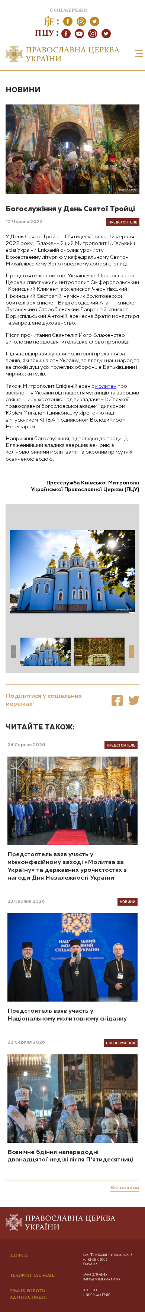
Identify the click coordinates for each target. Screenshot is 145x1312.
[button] (131, 651)
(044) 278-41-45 (95, 1274)
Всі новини (124, 1187)
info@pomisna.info (101, 1279)
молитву (105, 386)
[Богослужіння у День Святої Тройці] (117, 700)
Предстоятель (123, 222)
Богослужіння (120, 1042)
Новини (23, 90)
